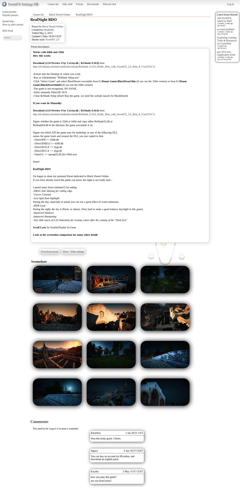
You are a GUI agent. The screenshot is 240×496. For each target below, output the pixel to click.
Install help (8, 21)
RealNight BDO (84, 14)
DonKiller (49, 29)
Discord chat (109, 4)
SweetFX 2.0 (52, 39)
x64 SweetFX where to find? (224, 19)
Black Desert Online (59, 14)
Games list (53, 4)
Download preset (49, 251)
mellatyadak (225, 59)
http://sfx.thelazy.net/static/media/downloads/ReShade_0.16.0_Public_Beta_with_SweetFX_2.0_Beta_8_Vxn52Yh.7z (94, 66)
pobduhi (224, 34)
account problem (225, 29)
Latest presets (9, 11)
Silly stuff (67, 4)
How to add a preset (12, 24)
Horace (223, 48)
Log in (230, 4)
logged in (54, 428)
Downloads (93, 4)
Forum (79, 4)
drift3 (222, 25)
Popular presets (10, 15)
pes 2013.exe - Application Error (226, 53)
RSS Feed (7, 30)
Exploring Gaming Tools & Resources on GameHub (227, 40)
